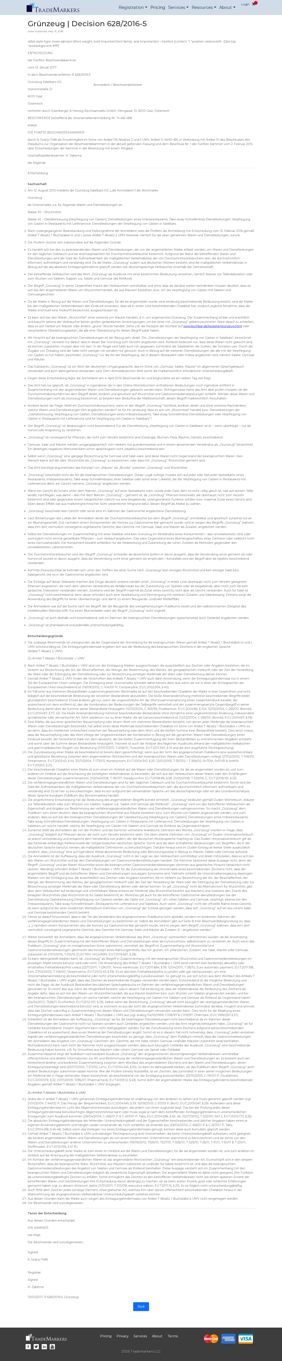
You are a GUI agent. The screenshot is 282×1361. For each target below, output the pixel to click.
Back (141, 1306)
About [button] (225, 7)
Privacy (123, 1336)
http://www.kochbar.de (49, 570)
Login (245, 4)
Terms (172, 1336)
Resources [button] (202, 7)
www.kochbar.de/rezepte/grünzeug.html (212, 326)
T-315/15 (69, 954)
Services (140, 1336)
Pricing (157, 7)
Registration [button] (131, 7)
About (157, 1336)
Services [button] (176, 7)
